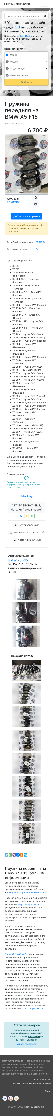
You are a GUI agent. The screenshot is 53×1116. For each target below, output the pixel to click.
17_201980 (14, 202)
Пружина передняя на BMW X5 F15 (27, 892)
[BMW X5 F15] (26, 589)
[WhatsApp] (10, 855)
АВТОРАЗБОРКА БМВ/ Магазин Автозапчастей (27, 507)
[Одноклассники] (21, 855)
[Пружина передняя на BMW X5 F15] (26, 670)
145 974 (25, 36)
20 (18, 27)
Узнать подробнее (26, 1044)
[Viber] (14, 855)
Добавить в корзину (26, 216)
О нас (48, 1091)
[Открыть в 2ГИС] (32, 516)
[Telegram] (6, 855)
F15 (25, 560)
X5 (19, 560)
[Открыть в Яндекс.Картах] (26, 516)
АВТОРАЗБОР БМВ (29, 525)
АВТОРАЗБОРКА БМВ (29, 540)
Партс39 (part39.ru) (17, 3)
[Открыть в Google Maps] (21, 516)
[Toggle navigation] (45, 4)
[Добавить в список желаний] (35, 204)
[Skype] (25, 855)
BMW (12, 560)
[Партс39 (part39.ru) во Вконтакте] (5, 1098)
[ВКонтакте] (18, 855)
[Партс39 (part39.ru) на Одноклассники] (16, 1098)
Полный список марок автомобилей (31, 1083)
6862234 (40, 242)
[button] (8, 164)
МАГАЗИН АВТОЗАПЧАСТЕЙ (29, 532)
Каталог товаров (42, 1079)
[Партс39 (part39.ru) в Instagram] (10, 1098)
